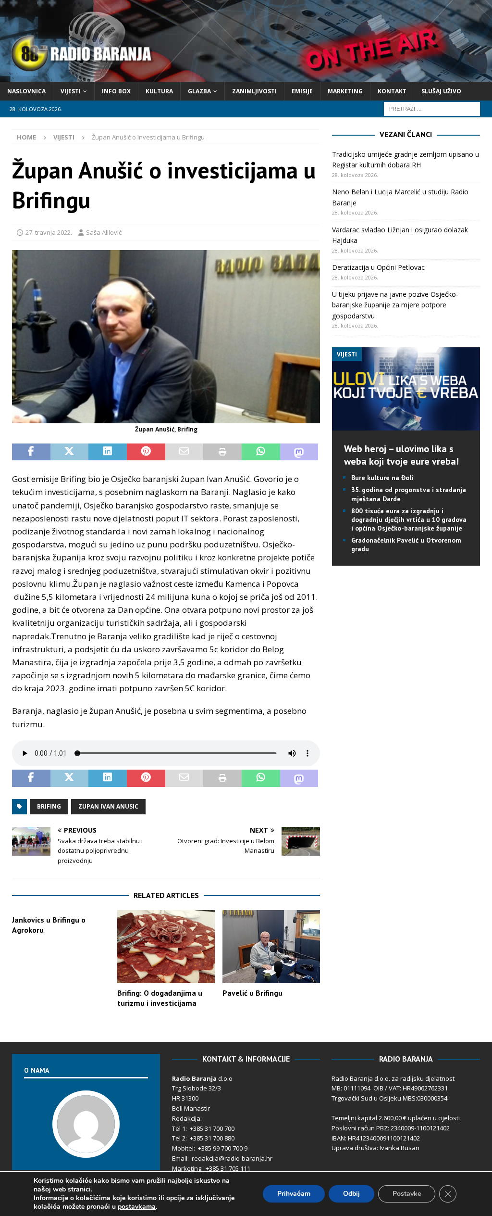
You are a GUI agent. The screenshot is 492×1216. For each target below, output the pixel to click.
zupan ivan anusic (108, 806)
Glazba (199, 91)
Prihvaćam (293, 1193)
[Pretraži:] (432, 108)
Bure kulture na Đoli (382, 477)
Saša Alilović (104, 232)
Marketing (345, 91)
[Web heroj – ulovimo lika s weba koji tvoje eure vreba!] (406, 425)
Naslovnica (26, 91)
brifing (49, 806)
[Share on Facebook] (31, 452)
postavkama (137, 1207)
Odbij (351, 1193)
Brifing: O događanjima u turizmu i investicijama (159, 998)
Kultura (159, 91)
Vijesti (71, 91)
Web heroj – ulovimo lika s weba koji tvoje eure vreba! (401, 455)
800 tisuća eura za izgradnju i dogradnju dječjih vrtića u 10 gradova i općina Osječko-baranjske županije (409, 519)
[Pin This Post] (146, 452)
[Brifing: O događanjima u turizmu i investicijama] (166, 946)
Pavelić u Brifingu (252, 993)
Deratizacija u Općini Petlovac (378, 267)
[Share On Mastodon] (299, 452)
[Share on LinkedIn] (107, 452)
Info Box (116, 91)
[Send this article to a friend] (184, 452)
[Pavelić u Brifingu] (271, 947)
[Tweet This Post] (69, 452)
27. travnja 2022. (48, 232)
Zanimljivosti (254, 91)
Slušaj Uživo (441, 91)
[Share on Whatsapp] (261, 452)
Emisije (302, 91)
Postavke (407, 1193)
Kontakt (392, 91)
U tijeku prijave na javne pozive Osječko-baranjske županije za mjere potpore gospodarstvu (395, 305)
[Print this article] (222, 452)
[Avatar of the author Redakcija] (86, 1147)
